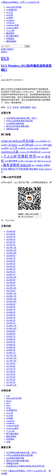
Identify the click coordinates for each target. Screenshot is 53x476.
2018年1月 (10, 353)
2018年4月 (10, 345)
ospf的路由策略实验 (15, 123)
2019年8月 (10, 307)
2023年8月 (10, 283)
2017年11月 (11, 358)
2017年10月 (11, 361)
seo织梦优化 (29, 148)
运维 (8, 442)
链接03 (4, 52)
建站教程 (10, 33)
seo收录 (21, 148)
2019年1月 (10, 323)
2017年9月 (10, 363)
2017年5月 (10, 374)
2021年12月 (11, 288)
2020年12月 (11, 293)
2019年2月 (10, 320)
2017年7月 (10, 369)
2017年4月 (10, 377)
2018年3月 (10, 347)
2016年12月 (11, 385)
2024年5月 (10, 264)
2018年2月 (10, 350)
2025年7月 (10, 237)
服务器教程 (11, 41)
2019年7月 (10, 310)
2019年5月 (10, 315)
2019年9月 (10, 304)
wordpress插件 (12, 28)
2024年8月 (10, 256)
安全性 (16, 107)
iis (9, 144)
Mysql (29, 144)
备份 (42, 157)
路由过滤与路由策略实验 (17, 126)
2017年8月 (10, 366)
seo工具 (9, 12)
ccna (4, 141)
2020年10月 (11, 299)
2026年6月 (10, 231)
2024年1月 (10, 274)
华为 (32, 156)
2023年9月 (10, 280)
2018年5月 (10, 342)
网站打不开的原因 (18, 168)
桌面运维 (25, 165)
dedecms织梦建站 (40, 141)
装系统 (46, 169)
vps (36, 148)
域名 (39, 157)
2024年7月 (10, 258)
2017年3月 (10, 380)
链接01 (4, 49)
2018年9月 (10, 331)
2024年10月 (11, 253)
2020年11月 (11, 296)
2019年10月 (11, 301)
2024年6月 (10, 261)
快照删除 (21, 161)
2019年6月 (10, 312)
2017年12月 (11, 355)
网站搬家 (33, 169)
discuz (8, 401)
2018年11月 (11, 326)
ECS (5, 58)
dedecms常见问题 (13, 7)
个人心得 (10, 30)
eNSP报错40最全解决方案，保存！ (22, 118)
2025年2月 (10, 245)
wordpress (10, 20)
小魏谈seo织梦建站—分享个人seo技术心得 (20, 2)
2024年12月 (11, 247)
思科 (35, 161)
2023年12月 (11, 277)
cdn (10, 140)
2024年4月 (10, 266)
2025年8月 (10, 234)
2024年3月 (10, 269)
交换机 (22, 156)
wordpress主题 (12, 25)
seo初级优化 (11, 10)
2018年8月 (10, 334)
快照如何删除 (28, 161)
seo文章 (9, 15)
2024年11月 (11, 250)
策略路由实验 (12, 129)
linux (14, 144)
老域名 (41, 169)
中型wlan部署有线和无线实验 (19, 121)
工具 (6, 161)
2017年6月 (10, 372)
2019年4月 (10, 318)
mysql (8, 408)
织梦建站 (10, 39)
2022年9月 (10, 285)
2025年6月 (10, 239)
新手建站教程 (12, 36)
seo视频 (9, 18)
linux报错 (21, 145)
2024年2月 (10, 272)
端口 (34, 107)
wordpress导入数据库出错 (30, 152)
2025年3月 (10, 242)
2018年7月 (10, 336)
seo (49, 144)
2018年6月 (10, 339)
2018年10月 (11, 328)
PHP (45, 145)
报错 (39, 161)
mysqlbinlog (38, 145)
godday (4, 145)
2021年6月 (10, 291)
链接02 (11, 49)
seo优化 (5, 148)
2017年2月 (10, 382)
